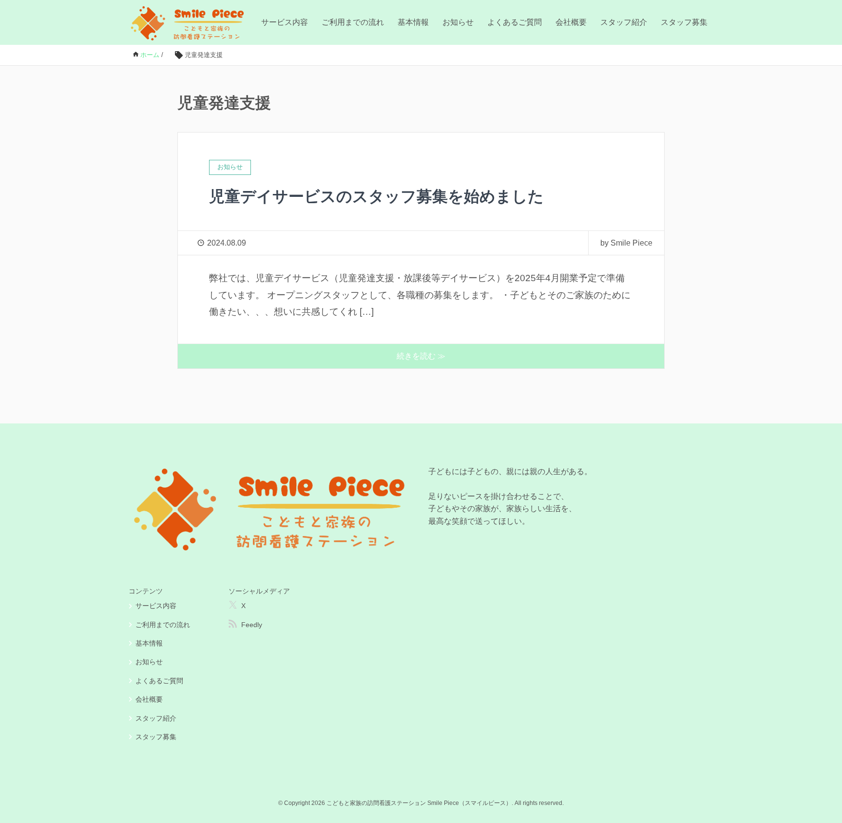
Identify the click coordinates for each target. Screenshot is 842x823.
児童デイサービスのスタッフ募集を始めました (376, 196)
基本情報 (413, 22)
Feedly (251, 625)
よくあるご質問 (514, 22)
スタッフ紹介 (623, 22)
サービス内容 (284, 22)
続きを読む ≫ (421, 356)
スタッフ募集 (684, 22)
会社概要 (571, 22)
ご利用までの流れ (353, 22)
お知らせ (458, 22)
